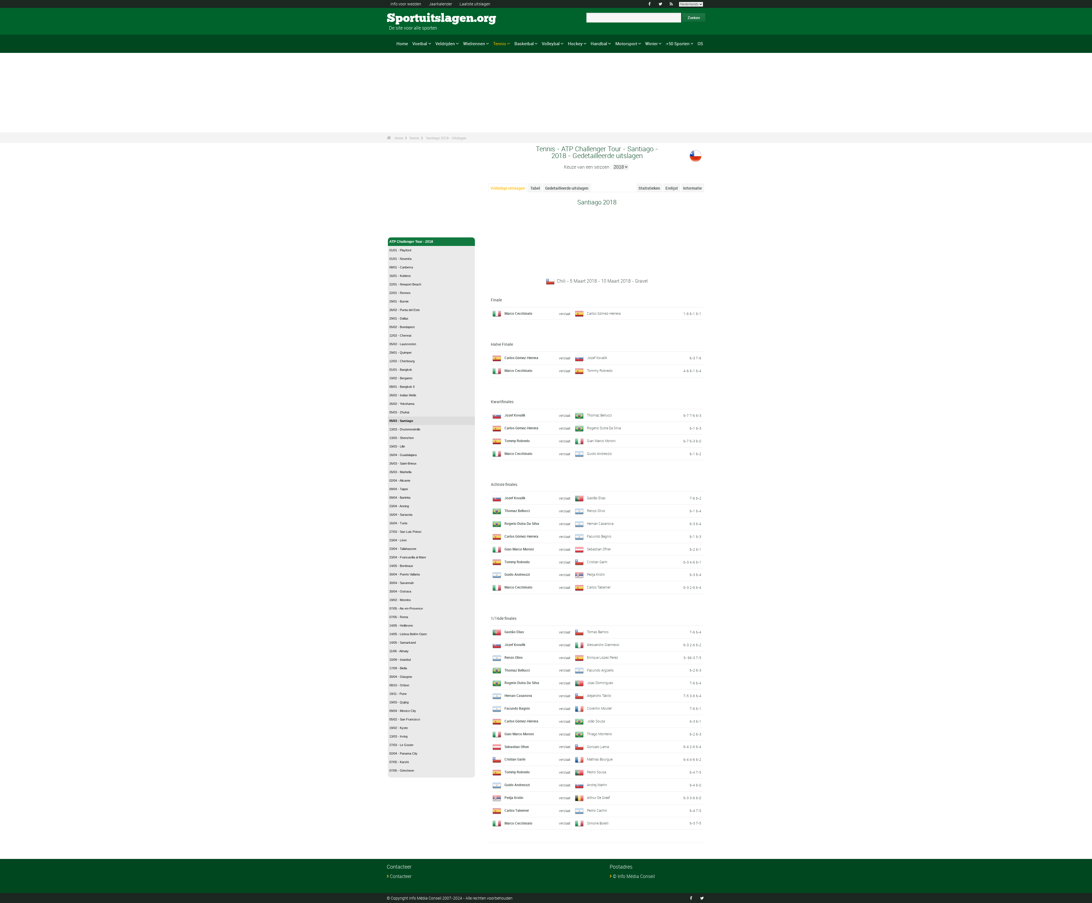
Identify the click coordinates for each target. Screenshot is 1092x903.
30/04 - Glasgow (400, 676)
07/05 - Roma (398, 617)
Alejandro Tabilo (599, 695)
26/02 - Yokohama (401, 403)
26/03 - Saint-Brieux (403, 463)
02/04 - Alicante (399, 480)
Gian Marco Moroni (601, 440)
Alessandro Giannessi (603, 644)
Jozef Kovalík (597, 357)
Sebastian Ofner (599, 549)
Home (402, 43)
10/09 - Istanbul (400, 659)
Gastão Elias (596, 498)
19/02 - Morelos (400, 600)
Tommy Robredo (600, 370)
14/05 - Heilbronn (401, 625)
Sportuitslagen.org (408, 18)
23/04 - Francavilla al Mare (407, 557)
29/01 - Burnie (399, 301)
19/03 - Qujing (399, 702)
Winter (651, 43)
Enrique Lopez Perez (602, 657)
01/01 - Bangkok (400, 369)
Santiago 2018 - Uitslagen (446, 138)
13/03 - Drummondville (404, 429)
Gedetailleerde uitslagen (566, 188)
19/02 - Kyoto (398, 728)
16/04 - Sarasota (400, 514)
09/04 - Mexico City (402, 711)
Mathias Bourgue (600, 759)
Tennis (499, 43)
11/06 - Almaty (399, 651)
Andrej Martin (597, 784)
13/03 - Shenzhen (401, 438)
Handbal (599, 43)
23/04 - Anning (399, 506)
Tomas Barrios (598, 631)
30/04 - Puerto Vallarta (404, 574)
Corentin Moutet (599, 708)
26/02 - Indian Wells (402, 395)
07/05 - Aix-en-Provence (406, 608)
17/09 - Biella (398, 668)
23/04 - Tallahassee (402, 548)
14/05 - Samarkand (402, 642)
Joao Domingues (600, 682)
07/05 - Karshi (399, 762)
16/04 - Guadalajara (403, 455)
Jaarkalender (440, 4)
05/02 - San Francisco (404, 719)
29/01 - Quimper (400, 352)
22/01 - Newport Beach (405, 284)
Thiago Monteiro (599, 734)
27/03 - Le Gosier (401, 745)
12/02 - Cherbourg (402, 361)
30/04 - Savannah (401, 583)
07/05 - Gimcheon (401, 770)
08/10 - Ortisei (399, 685)
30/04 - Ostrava (400, 591)
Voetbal (419, 43)
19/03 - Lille (397, 446)
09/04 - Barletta (399, 497)
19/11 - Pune (398, 693)
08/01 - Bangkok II (402, 386)
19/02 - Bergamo (400, 378)
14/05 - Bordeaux (401, 566)
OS (700, 43)
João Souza (596, 721)
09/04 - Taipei (398, 489)
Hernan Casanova (600, 523)
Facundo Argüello (600, 670)
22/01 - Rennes (400, 293)
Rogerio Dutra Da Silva (604, 428)
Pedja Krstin (596, 574)
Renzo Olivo (596, 510)
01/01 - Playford (400, 250)
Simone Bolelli (598, 823)
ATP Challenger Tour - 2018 (411, 242)
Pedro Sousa (596, 772)
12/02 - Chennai (400, 335)
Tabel (535, 188)
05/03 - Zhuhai (399, 412)
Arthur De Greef (598, 797)
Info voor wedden (405, 4)
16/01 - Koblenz (400, 275)
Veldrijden (445, 43)
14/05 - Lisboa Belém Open (408, 634)
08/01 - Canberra (401, 267)
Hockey (575, 43)
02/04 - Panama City (403, 753)
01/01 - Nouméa (400, 258)
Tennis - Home (400, 230)
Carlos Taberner (599, 587)
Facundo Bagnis (599, 536)
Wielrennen (474, 43)
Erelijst (671, 188)
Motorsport (626, 43)
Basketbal (524, 43)
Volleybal (551, 43)
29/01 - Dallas (398, 318)
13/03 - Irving (398, 736)
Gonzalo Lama (598, 746)
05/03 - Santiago (401, 420)
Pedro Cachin (597, 810)
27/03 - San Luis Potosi (405, 531)
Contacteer (400, 876)
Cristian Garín (597, 562)
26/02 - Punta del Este (404, 310)
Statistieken (649, 188)
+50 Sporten (678, 43)
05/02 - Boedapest (402, 327)
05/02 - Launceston (402, 344)
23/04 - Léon (398, 540)
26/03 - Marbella (400, 472)
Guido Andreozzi (599, 453)
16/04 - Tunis (398, 523)
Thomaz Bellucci (599, 415)
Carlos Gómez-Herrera (604, 313)
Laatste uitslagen (475, 4)
